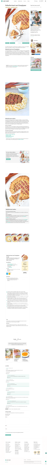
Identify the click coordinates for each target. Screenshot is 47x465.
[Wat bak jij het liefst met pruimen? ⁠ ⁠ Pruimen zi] (33, 50)
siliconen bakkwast (15, 66)
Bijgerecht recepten (17, 443)
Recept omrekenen (25, 266)
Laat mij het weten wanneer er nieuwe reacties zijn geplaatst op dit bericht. (14, 432)
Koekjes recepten (8, 449)
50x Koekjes (35, 448)
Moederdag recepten (26, 447)
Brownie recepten (8, 444)
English (20, 43)
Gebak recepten (7, 448)
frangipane (11, 264)
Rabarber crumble (8, 135)
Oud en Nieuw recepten (27, 451)
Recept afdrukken (24, 264)
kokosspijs (8, 222)
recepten (20, 139)
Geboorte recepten (26, 443)
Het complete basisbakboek (37, 449)
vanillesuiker (10, 267)
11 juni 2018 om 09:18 (12, 375)
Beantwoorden (7, 373)
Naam (6, 425)
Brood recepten (17, 445)
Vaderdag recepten (26, 448)
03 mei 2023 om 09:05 (10, 396)
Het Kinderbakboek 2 (36, 447)
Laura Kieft (9, 375)
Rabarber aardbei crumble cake (10, 134)
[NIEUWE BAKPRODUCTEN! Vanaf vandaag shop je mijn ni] (38, 50)
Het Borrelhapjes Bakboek (37, 445)
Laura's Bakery (5, 1)
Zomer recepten (17, 452)
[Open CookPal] (46, 453)
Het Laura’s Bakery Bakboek (37, 444)
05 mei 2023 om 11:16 (10, 405)
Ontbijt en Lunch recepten (18, 447)
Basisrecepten (7, 443)
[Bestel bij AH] (7, 274)
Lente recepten (16, 451)
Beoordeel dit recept (7, 414)
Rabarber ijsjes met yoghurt (10, 136)
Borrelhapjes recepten (17, 444)
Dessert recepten (8, 447)
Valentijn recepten (26, 445)
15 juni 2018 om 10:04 (13, 383)
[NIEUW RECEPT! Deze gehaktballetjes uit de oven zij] (38, 45)
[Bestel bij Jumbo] (9, 274)
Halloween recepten (26, 449)
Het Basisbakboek (36, 443)
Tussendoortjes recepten (8, 451)
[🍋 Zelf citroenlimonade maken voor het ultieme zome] (33, 45)
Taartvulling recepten (8, 452)
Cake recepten (7, 445)
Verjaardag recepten (26, 444)
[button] (23, 272)
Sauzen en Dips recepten (18, 448)
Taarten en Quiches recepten (18, 449)
